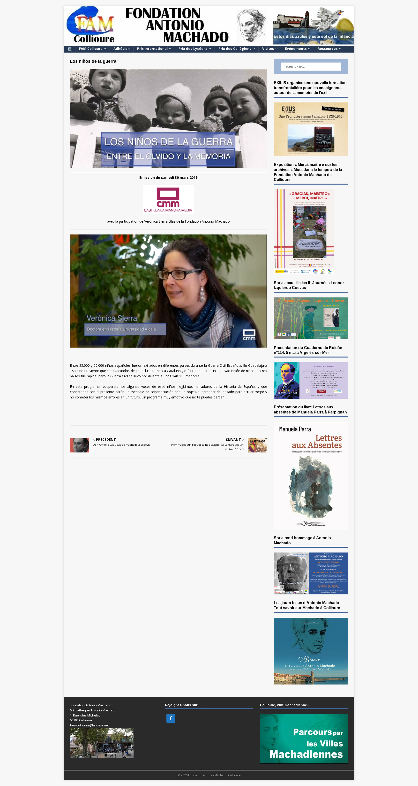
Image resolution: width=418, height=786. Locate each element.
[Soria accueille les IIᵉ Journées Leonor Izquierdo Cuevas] (311, 336)
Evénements (296, 48)
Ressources (328, 48)
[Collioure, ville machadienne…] (304, 761)
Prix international (152, 48)
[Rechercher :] (311, 66)
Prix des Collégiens (234, 48)
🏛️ (69, 48)
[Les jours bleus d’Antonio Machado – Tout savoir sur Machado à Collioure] (311, 681)
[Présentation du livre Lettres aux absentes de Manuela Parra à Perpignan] (311, 526)
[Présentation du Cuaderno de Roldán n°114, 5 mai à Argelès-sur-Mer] (311, 395)
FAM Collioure (91, 48)
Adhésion (121, 48)
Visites (268, 48)
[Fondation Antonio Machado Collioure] (209, 43)
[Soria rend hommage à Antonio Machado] (311, 591)
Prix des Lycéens (193, 48)
